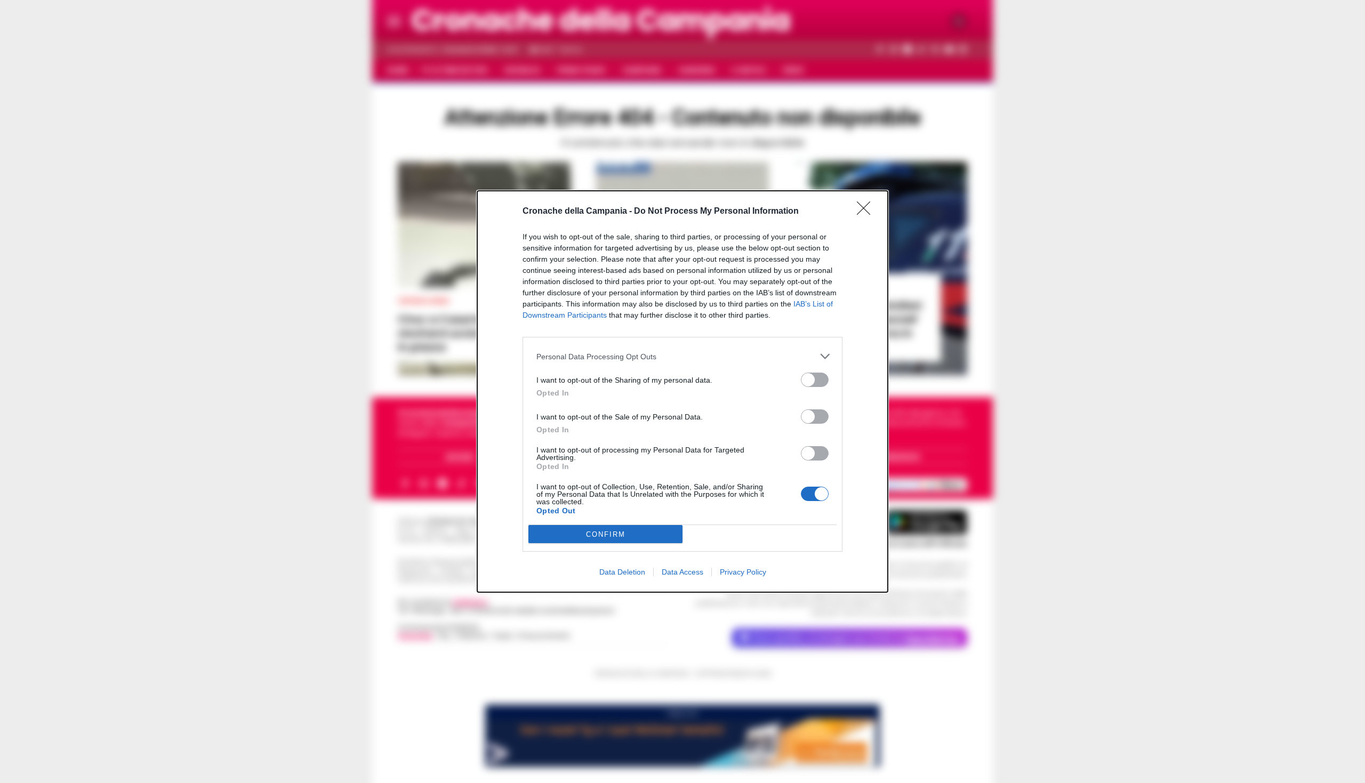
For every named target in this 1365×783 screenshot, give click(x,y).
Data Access (682, 572)
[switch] (815, 380)
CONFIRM (605, 534)
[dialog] (682, 391)
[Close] (867, 211)
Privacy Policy (743, 572)
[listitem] (682, 356)
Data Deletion (622, 572)
